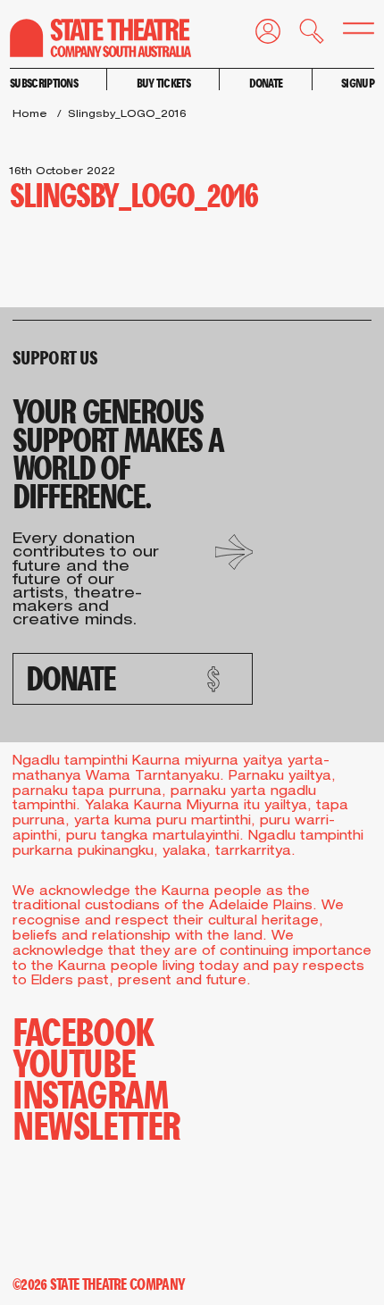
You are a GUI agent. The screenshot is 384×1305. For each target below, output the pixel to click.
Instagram (90, 1092)
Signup (357, 82)
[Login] (258, 35)
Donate (266, 82)
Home (30, 115)
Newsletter (96, 1124)
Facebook (83, 1030)
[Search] (302, 35)
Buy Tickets (163, 82)
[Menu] (349, 33)
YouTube (74, 1061)
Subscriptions (44, 82)
